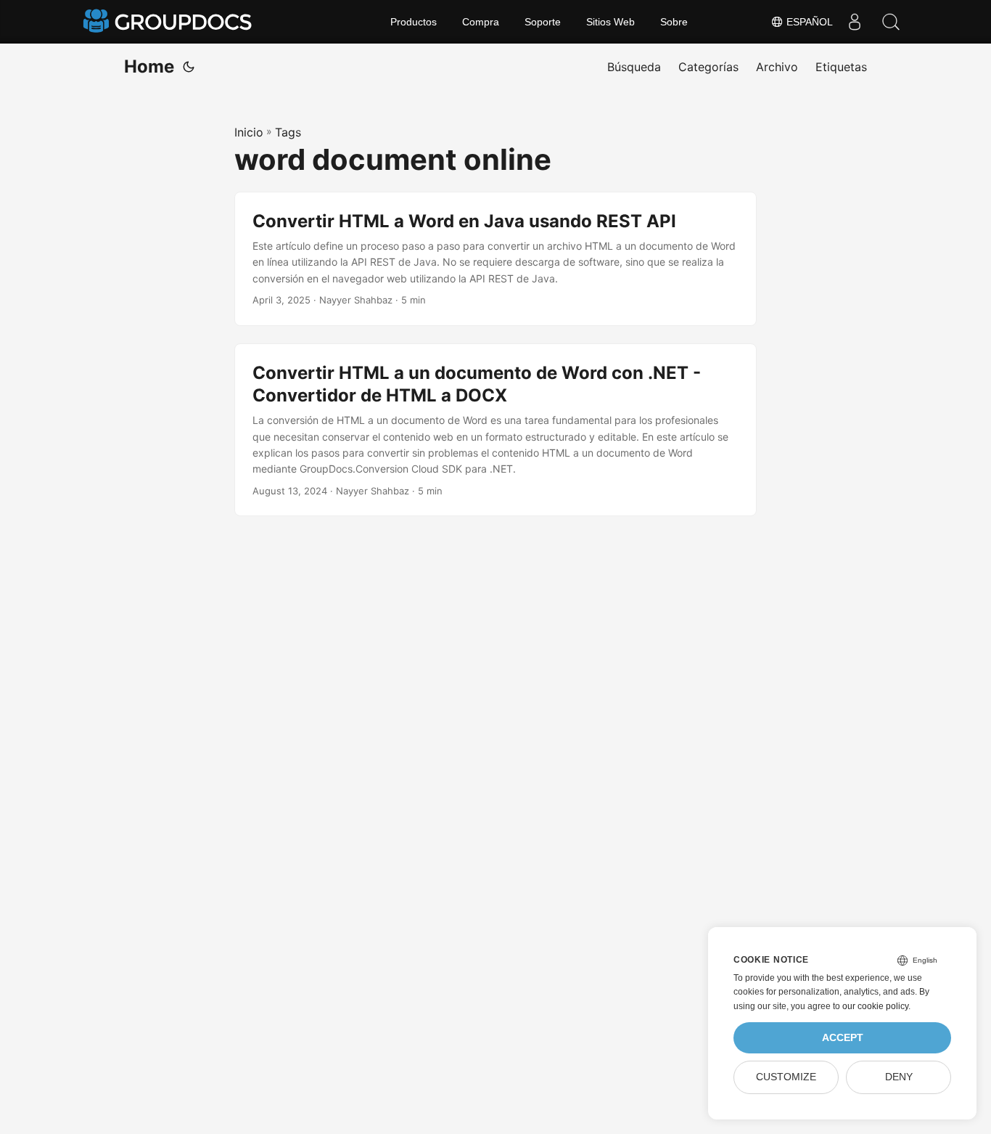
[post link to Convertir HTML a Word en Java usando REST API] (495, 258)
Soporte (543, 22)
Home (149, 66)
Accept (842, 1037)
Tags (288, 132)
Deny (899, 1077)
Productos (413, 22)
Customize (786, 1077)
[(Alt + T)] (188, 67)
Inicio (248, 132)
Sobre (674, 22)
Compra (480, 22)
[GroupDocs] (169, 22)
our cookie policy (875, 1006)
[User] (854, 22)
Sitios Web (610, 22)
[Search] (891, 22)
